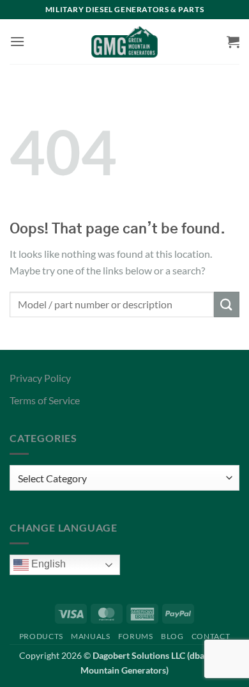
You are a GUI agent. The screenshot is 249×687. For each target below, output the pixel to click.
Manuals (90, 636)
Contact (211, 636)
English (47, 564)
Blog (172, 636)
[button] (17, 41)
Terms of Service (45, 400)
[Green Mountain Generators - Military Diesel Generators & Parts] (125, 41)
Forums (135, 636)
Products (41, 636)
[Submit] (226, 304)
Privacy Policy (40, 378)
